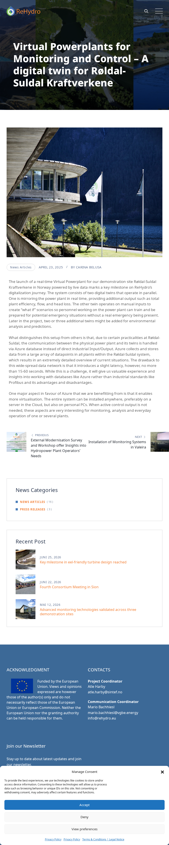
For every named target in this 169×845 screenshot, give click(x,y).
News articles (21, 267)
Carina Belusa (88, 267)
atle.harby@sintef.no (105, 692)
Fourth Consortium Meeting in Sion (69, 587)
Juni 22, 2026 (50, 582)
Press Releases (32, 509)
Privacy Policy (53, 839)
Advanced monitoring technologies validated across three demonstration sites (88, 611)
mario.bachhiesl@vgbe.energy (113, 712)
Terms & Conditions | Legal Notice (103, 839)
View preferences (84, 829)
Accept (84, 805)
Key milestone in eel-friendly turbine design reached (83, 562)
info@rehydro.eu (102, 718)
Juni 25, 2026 (50, 557)
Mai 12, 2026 (50, 605)
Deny (84, 817)
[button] (162, 771)
